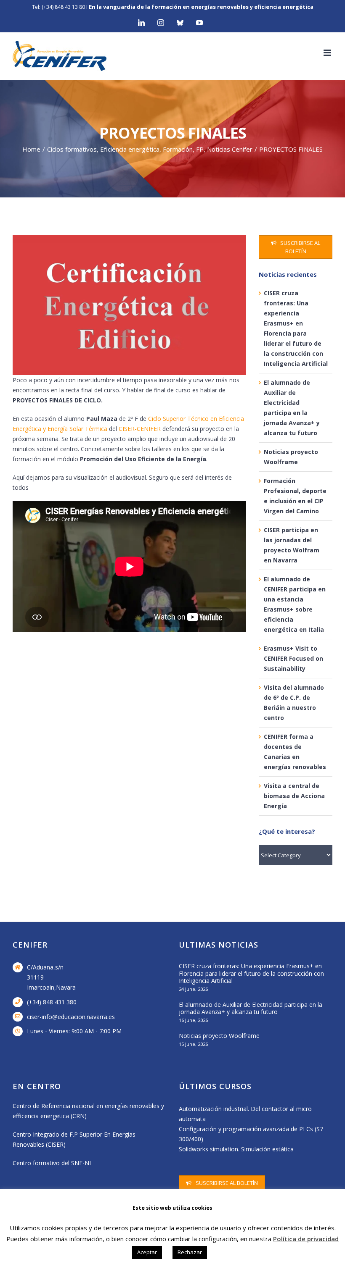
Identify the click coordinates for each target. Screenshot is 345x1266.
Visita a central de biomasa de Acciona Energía (294, 796)
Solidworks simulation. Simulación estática (236, 1149)
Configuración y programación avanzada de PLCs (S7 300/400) (251, 1134)
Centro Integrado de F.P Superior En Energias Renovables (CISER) (74, 1139)
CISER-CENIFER (140, 429)
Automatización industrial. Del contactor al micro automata (245, 1114)
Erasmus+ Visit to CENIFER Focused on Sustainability (293, 658)
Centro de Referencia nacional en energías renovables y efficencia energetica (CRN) (88, 1111)
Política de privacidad (306, 1238)
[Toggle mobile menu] (328, 52)
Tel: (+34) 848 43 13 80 (58, 7)
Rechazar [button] (190, 1252)
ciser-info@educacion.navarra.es (71, 1017)
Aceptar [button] (147, 1252)
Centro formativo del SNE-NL (53, 1163)
